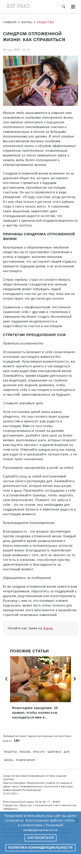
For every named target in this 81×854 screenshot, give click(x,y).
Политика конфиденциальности (40, 847)
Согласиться (40, 837)
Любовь (25, 752)
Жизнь (26, 22)
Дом (66, 752)
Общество (45, 22)
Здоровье (54, 752)
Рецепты (10, 752)
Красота (39, 752)
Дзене (48, 628)
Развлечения (25, 760)
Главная (10, 22)
